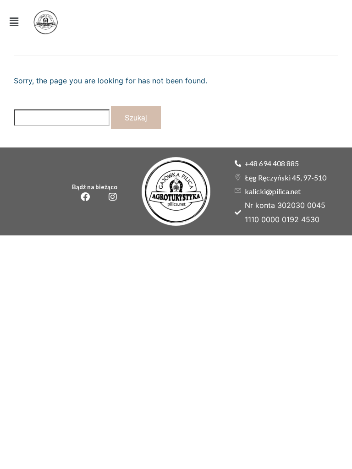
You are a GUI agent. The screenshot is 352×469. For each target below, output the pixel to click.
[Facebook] (85, 197)
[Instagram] (112, 197)
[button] (14, 22)
